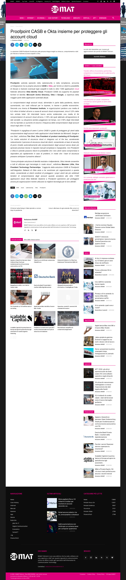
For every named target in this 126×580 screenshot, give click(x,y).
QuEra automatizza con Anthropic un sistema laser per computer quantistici (68, 526)
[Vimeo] (114, 1)
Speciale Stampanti (76, 1)
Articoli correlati (17, 239)
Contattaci (85, 1)
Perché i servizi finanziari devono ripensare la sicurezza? (104, 446)
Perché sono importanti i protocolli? (95, 128)
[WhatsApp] (26, 45)
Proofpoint (43, 187)
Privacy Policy (100, 574)
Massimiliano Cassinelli (101, 275)
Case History (53, 18)
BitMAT (12, 1)
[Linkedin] (104, 1)
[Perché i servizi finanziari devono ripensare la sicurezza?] (89, 448)
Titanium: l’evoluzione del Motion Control (97, 153)
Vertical (86, 18)
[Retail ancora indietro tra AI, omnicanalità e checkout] (52, 516)
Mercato (76, 18)
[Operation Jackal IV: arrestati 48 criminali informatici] (68, 297)
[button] (113, 18)
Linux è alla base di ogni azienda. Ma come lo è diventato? (64, 209)
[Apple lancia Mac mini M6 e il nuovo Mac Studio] (44, 297)
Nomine (13, 511)
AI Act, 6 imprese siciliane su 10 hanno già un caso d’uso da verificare (104, 260)
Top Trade (24, 1)
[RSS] (107, 1)
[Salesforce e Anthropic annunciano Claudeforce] (44, 251)
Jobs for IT (16, 523)
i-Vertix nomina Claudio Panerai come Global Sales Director (105, 227)
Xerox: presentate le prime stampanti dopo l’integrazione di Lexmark (105, 351)
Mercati (12, 508)
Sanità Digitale (56, 1)
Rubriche (13, 520)
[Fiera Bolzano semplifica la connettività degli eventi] (68, 318)
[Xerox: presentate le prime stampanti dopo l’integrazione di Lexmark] (89, 353)
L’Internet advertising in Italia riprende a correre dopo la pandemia (25, 209)
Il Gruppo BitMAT (111, 574)
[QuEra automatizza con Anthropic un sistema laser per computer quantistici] (52, 528)
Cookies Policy (91, 574)
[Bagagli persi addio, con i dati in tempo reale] (21, 276)
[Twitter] (110, 1)
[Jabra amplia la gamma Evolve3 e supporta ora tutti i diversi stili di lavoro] (89, 341)
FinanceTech (14, 538)
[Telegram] (30, 45)
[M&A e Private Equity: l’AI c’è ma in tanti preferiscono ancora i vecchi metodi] (89, 473)
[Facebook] (97, 1)
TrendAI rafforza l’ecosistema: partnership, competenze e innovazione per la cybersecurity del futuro (99, 73)
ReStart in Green (66, 1)
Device (12, 517)
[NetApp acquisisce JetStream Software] (89, 217)
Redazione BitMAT (17, 40)
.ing (11, 535)
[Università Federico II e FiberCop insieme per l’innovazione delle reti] (68, 251)
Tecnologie (65, 18)
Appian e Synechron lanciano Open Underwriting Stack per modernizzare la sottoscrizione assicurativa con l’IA (105, 421)
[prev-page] (11, 337)
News (22, 18)
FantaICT (15, 532)
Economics (16, 529)
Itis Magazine (39, 1)
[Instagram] (101, 1)
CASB (17, 187)
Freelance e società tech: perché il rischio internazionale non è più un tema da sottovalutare (44, 329)
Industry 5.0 (47, 1)
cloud (77, 88)
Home (12, 26)
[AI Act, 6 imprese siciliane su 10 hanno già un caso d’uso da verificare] (89, 262)
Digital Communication (20, 526)
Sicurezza (41, 18)
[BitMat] (63, 9)
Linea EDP (31, 1)
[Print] (40, 45)
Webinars (102, 18)
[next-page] (15, 337)
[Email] (35, 45)
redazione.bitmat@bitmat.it (54, 566)
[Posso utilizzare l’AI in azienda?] (89, 274)
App (94, 18)
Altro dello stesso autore (32, 239)
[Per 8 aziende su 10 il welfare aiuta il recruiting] (21, 297)
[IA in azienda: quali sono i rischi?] (89, 309)
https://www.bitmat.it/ (30, 222)
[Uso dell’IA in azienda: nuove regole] (89, 286)
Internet (30, 18)
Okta (36, 187)
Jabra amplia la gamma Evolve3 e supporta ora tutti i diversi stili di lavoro (104, 339)
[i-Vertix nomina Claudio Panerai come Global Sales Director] (89, 229)
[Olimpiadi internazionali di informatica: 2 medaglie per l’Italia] (68, 276)
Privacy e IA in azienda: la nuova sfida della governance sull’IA (104, 296)
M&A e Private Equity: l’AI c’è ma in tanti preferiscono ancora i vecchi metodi (105, 471)
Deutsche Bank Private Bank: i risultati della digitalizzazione (103, 434)
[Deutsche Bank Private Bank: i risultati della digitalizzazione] (44, 276)
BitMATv (18, 1)
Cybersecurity (29, 187)
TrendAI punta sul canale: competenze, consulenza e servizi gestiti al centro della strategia (97, 102)
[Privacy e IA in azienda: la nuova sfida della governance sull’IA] (89, 297)
